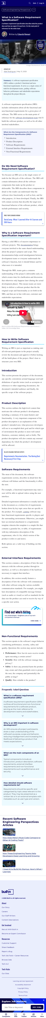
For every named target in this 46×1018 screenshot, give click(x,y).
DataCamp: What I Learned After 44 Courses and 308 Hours (23, 220)
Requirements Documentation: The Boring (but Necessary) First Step (22, 457)
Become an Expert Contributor (14, 934)
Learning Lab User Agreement (23, 981)
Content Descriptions (10, 920)
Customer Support (9, 943)
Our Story (5, 907)
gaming (26, 511)
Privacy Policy (23, 992)
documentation (27, 244)
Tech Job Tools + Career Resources (15, 956)
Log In (41, 3)
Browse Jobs (7, 960)
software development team (27, 117)
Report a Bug (7, 951)
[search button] (29, 3)
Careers (5, 912)
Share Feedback (8, 947)
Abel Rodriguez (10, 71)
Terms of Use (23, 995)
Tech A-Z (5, 964)
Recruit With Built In (10, 929)
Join (34, 3)
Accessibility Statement (23, 985)
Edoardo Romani (24, 34)
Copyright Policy (23, 988)
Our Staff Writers (8, 916)
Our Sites (5, 973)
